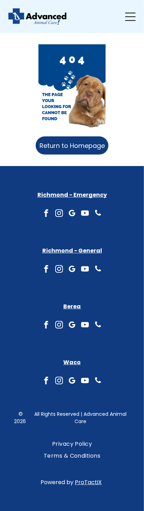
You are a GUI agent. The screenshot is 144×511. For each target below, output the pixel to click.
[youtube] (85, 214)
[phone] (97, 214)
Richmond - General (72, 251)
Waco (72, 362)
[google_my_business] (72, 214)
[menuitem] (72, 444)
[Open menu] (130, 17)
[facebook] (46, 214)
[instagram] (59, 214)
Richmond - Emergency (72, 195)
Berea (72, 306)
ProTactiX (88, 482)
